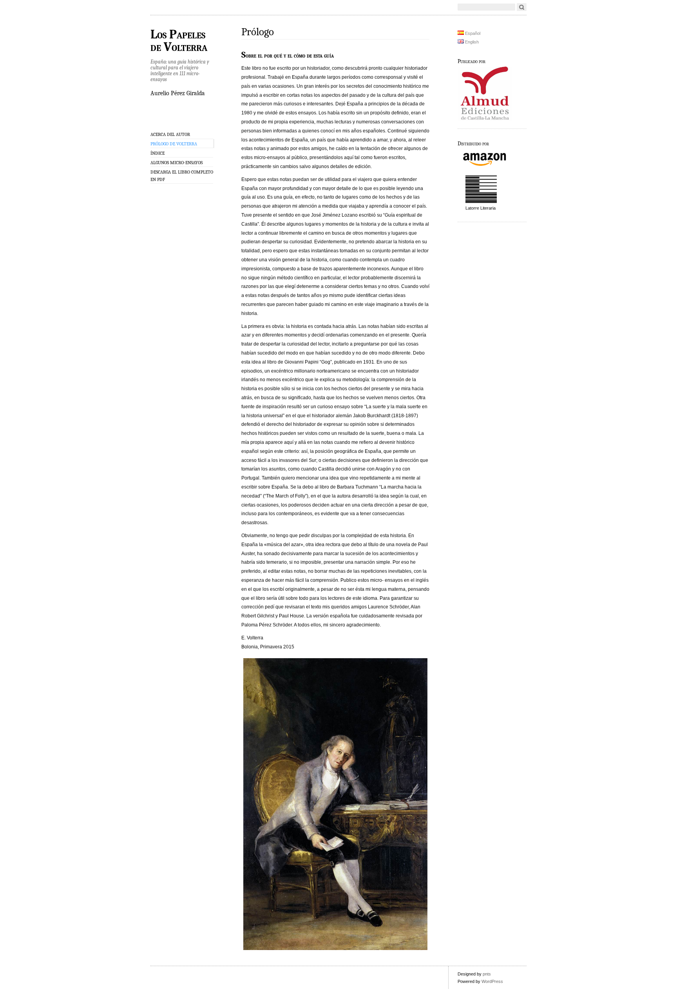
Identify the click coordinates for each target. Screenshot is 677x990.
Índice (157, 153)
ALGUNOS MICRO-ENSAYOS (176, 162)
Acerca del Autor (170, 134)
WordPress (492, 981)
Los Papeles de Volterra (178, 40)
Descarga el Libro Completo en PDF (181, 175)
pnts (487, 974)
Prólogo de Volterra (173, 144)
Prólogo (257, 32)
